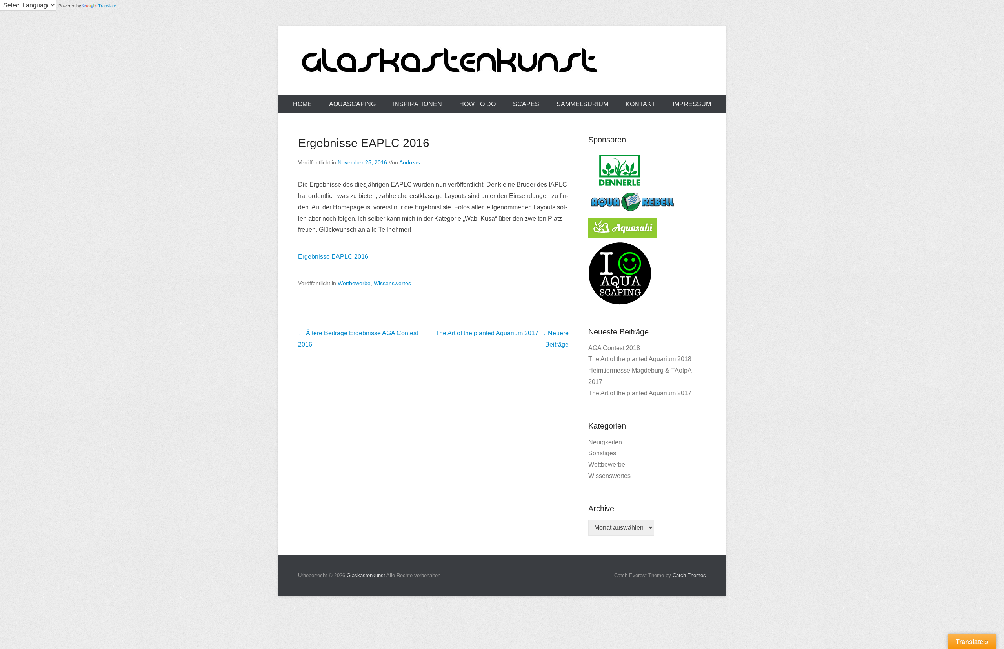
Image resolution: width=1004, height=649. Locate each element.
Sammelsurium (582, 104)
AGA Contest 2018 (614, 348)
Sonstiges (602, 453)
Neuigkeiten (605, 442)
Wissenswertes (392, 283)
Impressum (692, 104)
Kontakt (640, 104)
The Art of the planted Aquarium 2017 (639, 393)
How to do (477, 104)
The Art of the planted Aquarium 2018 (639, 359)
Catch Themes (689, 575)
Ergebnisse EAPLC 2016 (363, 142)
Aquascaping (352, 104)
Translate (107, 6)
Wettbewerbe (354, 283)
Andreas (409, 162)
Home (302, 104)
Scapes (526, 104)
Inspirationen (417, 104)
